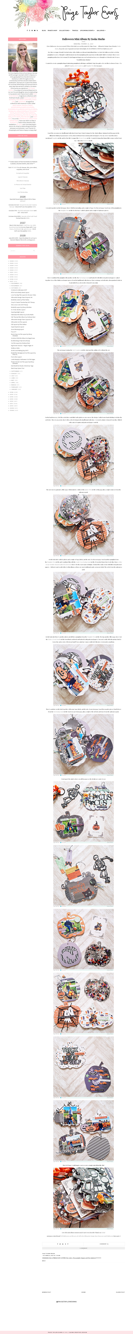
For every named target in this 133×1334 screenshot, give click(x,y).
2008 (12, 410)
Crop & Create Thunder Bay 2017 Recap (23, 302)
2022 (12, 270)
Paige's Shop (52, 30)
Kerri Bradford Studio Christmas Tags (22, 366)
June (13, 378)
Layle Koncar (27, 229)
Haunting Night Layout (17, 312)
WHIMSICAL (18, 115)
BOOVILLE (27, 98)
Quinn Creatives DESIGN (78, 1332)
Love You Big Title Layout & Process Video (23, 295)
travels (75, 30)
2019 (12, 277)
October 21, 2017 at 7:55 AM (51, 1255)
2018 (12, 279)
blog (44, 30)
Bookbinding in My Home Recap (20, 340)
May (13, 380)
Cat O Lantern (78, 66)
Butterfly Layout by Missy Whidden (21, 307)
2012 (12, 401)
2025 (12, 263)
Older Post (120, 1292)
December (15, 283)
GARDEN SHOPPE (24, 109)
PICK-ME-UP (26, 115)
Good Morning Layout (17, 329)
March (14, 385)
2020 (12, 274)
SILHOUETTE (13, 122)
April (13, 382)
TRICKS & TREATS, (27, 105)
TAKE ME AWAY (25, 117)
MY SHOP (19, 124)
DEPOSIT (22, 201)
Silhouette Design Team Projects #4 (21, 297)
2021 (12, 272)
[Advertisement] (22, 443)
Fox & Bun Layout (16, 357)
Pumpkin (71, 66)
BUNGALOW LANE (14, 111)
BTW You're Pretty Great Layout (20, 292)
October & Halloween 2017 (19, 290)
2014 (12, 397)
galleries (100, 30)
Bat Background (84, 278)
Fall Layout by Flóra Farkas (18, 324)
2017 (12, 281)
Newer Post (46, 1292)
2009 (12, 408)
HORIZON (11, 115)
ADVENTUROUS (15, 107)
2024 (12, 265)
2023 (12, 268)
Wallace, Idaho (15, 348)
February (15, 387)
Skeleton (85, 140)
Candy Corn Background (83, 562)
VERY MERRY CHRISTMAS (23, 100)
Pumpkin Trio (90, 66)
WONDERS (23, 111)
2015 (12, 394)
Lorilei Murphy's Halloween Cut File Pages (23, 359)
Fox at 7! (13, 332)
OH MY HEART (16, 117)
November (15, 285)
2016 (12, 392)
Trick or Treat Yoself (54, 639)
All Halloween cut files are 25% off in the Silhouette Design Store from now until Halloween (87, 1236)
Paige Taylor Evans (55, 1332)
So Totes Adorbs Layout (18, 309)
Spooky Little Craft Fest (29, 216)
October (14, 288)
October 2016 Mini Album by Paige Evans (23, 338)
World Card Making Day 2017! (19, 350)
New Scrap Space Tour (17, 368)
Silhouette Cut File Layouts (19, 322)
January (14, 389)
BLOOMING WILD (13, 109)
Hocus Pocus (82, 138)
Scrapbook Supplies (22, 173)
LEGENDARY (22, 101)
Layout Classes (23, 177)
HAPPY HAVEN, (17, 105)
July (13, 375)
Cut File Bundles (23, 192)
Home (84, 1292)
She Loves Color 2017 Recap (19, 305)
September (15, 371)
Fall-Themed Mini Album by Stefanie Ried (23, 317)
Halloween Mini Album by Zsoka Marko (22, 314)
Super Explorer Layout (17, 327)
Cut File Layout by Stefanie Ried (20, 343)
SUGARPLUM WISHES (27, 107)
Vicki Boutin (17, 229)
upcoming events (87, 30)
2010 (12, 406)
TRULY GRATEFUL (30, 113)
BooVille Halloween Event (26, 210)
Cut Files (22, 188)
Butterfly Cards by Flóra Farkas (20, 300)
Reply (44, 1260)
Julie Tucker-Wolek (48, 1253)
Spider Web (88, 489)
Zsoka (103, 1232)
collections (64, 30)
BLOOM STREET (19, 113)
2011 (12, 403)
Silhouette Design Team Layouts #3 (21, 319)
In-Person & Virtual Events (22, 184)
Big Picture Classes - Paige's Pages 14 (22, 345)
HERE (34, 207)
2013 (12, 399)
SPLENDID (34, 109)
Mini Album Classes (23, 181)
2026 (12, 261)
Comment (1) (104, 1244)
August (14, 373)
